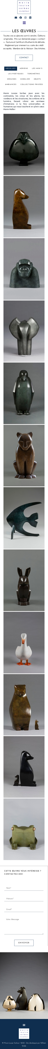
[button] (24, 23)
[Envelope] (15, 17)
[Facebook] (20, 17)
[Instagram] (25, 17)
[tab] (10, 69)
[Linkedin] (30, 17)
